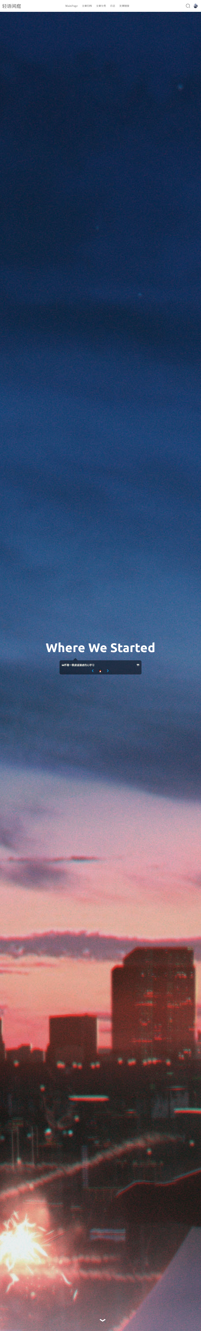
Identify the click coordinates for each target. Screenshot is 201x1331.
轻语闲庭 (11, 5)
